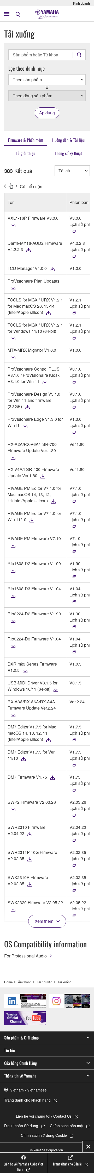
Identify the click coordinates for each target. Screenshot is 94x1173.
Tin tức (9, 1050)
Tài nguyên (44, 982)
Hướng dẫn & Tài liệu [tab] (68, 140)
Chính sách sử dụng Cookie (44, 1135)
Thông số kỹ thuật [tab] (68, 153)
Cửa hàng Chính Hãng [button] (20, 1063)
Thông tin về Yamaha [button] (20, 1076)
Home (8, 982)
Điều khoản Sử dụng (21, 1125)
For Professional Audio (25, 956)
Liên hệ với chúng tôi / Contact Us (44, 1116)
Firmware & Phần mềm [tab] (25, 140)
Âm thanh (25, 982)
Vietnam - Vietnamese (28, 1090)
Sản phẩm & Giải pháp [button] (21, 1038)
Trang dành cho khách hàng (27, 1100)
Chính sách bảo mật (66, 1125)
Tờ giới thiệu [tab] (25, 153)
